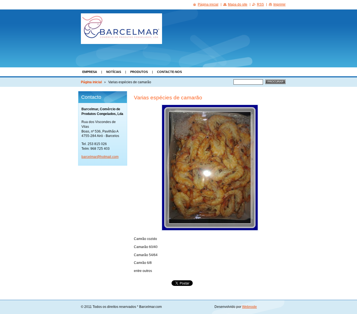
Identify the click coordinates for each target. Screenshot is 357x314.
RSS (260, 4)
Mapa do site (237, 4)
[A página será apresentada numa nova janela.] (210, 167)
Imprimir (279, 4)
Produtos (139, 71)
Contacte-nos (169, 71)
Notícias (113, 71)
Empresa (89, 71)
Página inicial (91, 82)
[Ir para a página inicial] (121, 28)
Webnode (249, 307)
